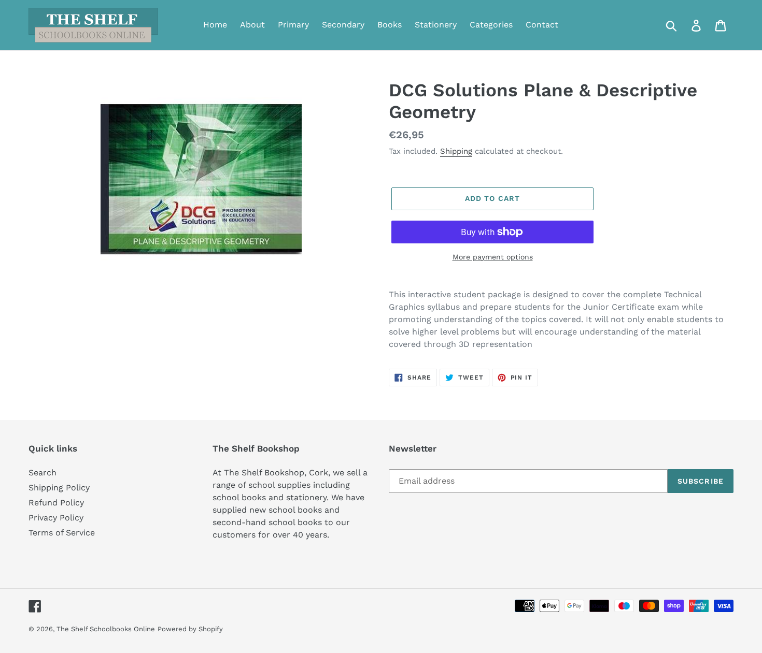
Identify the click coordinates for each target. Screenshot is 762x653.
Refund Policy (56, 502)
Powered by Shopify (190, 629)
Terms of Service (62, 533)
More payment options (493, 257)
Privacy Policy (56, 518)
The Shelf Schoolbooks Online (106, 629)
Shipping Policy (59, 487)
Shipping (456, 151)
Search (43, 472)
